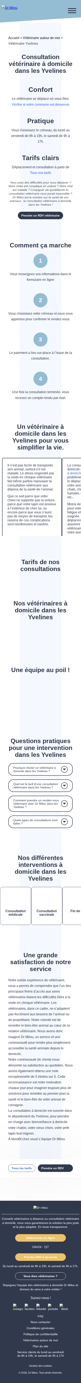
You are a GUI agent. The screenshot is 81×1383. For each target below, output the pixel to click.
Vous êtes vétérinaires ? (40, 1276)
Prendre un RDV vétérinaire (40, 215)
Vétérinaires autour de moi (40, 1340)
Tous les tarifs (22, 1168)
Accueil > (15, 38)
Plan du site (40, 1346)
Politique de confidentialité (40, 1334)
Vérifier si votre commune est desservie (40, 104)
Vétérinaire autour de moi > (43, 38)
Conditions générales (40, 1328)
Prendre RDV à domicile (40, 1257)
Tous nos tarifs (40, 173)
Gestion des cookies (40, 1365)
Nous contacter (40, 1322)
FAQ (40, 1316)
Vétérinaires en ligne (40, 1238)
